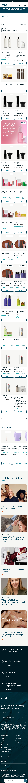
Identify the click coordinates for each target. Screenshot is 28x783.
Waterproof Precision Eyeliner (6, 447)
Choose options (6, 463)
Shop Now (14, 12)
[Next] (20, 418)
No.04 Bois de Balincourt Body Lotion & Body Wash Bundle (7, 54)
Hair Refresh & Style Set (6, 85)
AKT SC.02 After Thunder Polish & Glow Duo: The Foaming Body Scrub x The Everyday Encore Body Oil (20, 401)
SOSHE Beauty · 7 (6, 30)
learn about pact (10, 689)
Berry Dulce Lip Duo (6, 397)
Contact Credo (5, 740)
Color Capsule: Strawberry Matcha (19, 192)
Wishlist (17, 740)
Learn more (8, 665)
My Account (18, 738)
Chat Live (3, 738)
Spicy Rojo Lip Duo (19, 369)
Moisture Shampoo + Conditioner (19, 85)
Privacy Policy (9, 729)
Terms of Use (20, 775)
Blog (17, 776)
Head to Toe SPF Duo (19, 283)
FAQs (2, 743)
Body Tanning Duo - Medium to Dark (19, 112)
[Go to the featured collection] (14, 132)
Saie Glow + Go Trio (19, 253)
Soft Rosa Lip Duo (19, 341)
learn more (8, 676)
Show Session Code (6, 751)
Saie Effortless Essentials (5, 254)
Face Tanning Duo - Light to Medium (6, 164)
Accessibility (22, 774)
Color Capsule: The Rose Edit (6, 192)
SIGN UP (22, 717)
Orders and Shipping (6, 749)
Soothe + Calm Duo (6, 341)
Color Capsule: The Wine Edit (6, 223)
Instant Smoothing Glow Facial (19, 312)
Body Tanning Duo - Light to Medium (6, 112)
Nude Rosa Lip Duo (6, 369)
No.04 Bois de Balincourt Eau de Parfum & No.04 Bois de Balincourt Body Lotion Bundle (19, 55)
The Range (17, 222)
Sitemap (12, 776)
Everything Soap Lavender (16, 447)
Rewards (17, 742)
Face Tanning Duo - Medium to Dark (19, 164)
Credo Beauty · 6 (15, 30)
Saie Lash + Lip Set (6, 283)
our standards (9, 654)
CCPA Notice (13, 775)
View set (20, 90)
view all (3, 480)
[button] (19, 5)
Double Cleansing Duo (7, 311)
